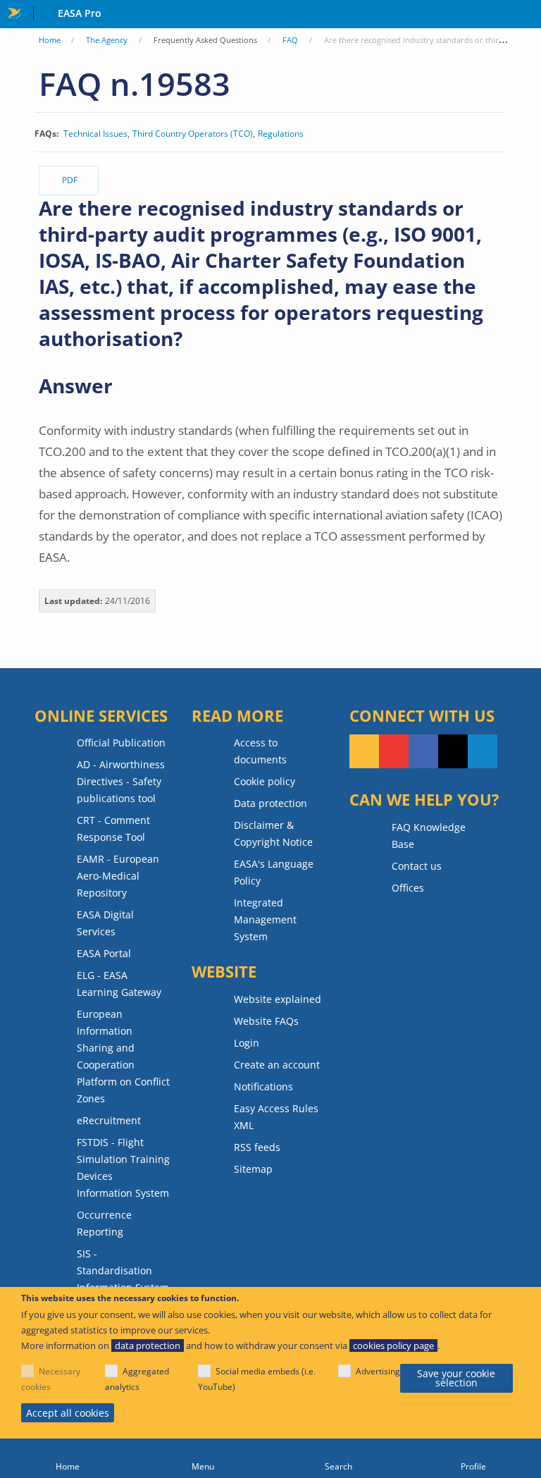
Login (246, 1042)
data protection (147, 1345)
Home (50, 40)
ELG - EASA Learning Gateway (119, 983)
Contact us (417, 866)
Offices (408, 887)
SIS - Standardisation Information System (123, 1270)
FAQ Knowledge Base (429, 835)
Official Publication (121, 742)
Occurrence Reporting (104, 1223)
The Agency (107, 40)
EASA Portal (104, 953)
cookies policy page (393, 1345)
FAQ (290, 40)
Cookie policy (264, 781)
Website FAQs (266, 1021)
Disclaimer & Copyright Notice (273, 833)
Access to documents (260, 751)
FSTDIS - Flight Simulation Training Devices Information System (123, 1167)
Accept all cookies (67, 1413)
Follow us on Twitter (453, 751)
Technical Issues (95, 134)
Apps (527, 15)
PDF (69, 180)
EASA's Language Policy (273, 872)
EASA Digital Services (105, 923)
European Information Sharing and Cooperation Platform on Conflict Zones (123, 1056)
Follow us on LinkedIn (482, 751)
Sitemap (253, 1169)
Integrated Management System (265, 919)
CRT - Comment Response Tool (113, 828)
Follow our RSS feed (364, 751)
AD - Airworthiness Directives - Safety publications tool (121, 781)
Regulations (281, 134)
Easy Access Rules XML (276, 1117)
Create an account (277, 1064)
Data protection (270, 803)
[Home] (67, 1458)
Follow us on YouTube (394, 751)
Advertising (378, 1371)
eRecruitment (109, 1120)
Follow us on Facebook (423, 751)
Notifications (263, 1086)
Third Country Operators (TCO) (192, 134)
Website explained (277, 999)
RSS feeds (257, 1147)
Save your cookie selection (456, 1378)
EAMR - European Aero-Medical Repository (118, 875)
